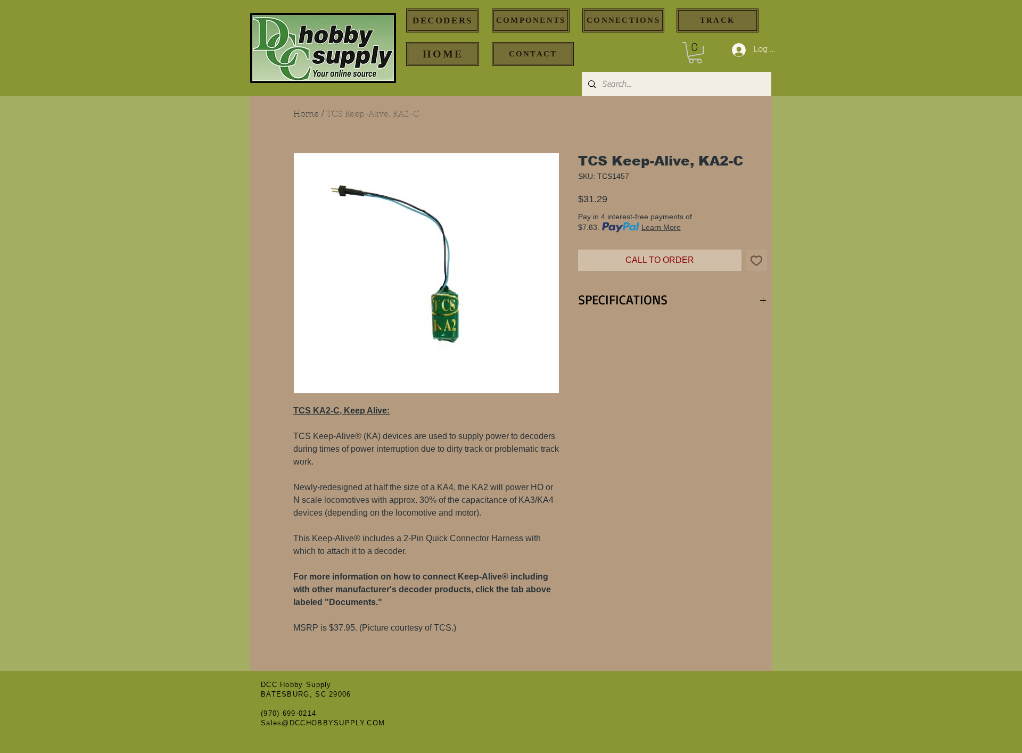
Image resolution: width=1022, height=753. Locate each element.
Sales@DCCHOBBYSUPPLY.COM (323, 723)
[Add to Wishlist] (756, 260)
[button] (695, 52)
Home (306, 114)
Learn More (661, 227)
